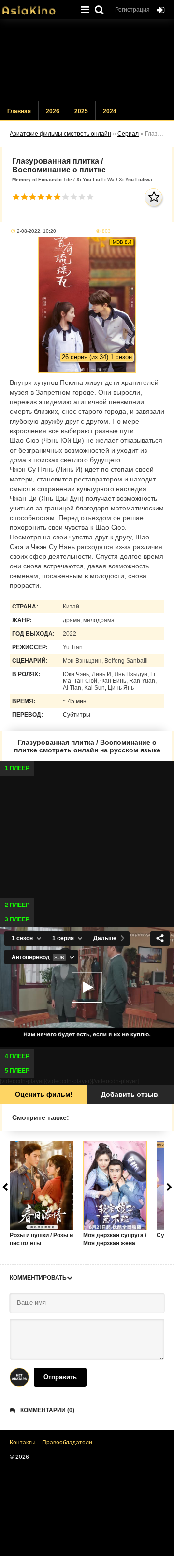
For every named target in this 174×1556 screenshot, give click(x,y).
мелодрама (99, 620)
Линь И (101, 674)
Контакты (23, 1442)
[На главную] (36, 7)
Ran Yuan (142, 681)
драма (71, 620)
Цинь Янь (121, 687)
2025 (81, 111)
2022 (69, 633)
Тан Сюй (85, 681)
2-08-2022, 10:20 (36, 231)
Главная (19, 111)
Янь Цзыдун (130, 674)
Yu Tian (73, 647)
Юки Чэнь (76, 674)
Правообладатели (67, 1442)
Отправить (60, 1377)
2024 (109, 111)
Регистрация (132, 9)
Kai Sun (94, 687)
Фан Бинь (113, 681)
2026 (52, 111)
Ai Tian (72, 687)
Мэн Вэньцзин (82, 660)
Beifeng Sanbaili (126, 660)
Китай (71, 606)
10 (90, 197)
